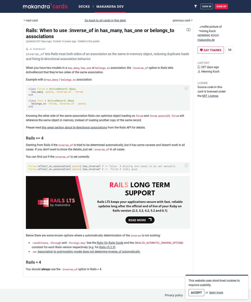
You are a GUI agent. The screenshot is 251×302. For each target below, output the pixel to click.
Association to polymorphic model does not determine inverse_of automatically (89, 251)
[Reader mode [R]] (188, 30)
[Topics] (195, 6)
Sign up (221, 6)
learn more (216, 292)
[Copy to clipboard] (186, 88)
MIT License (210, 96)
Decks (84, 6)
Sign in (206, 6)
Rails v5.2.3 (106, 247)
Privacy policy (174, 295)
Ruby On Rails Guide (110, 243)
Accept (196, 292)
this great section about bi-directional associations (74, 127)
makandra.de (206, 40)
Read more (137, 220)
